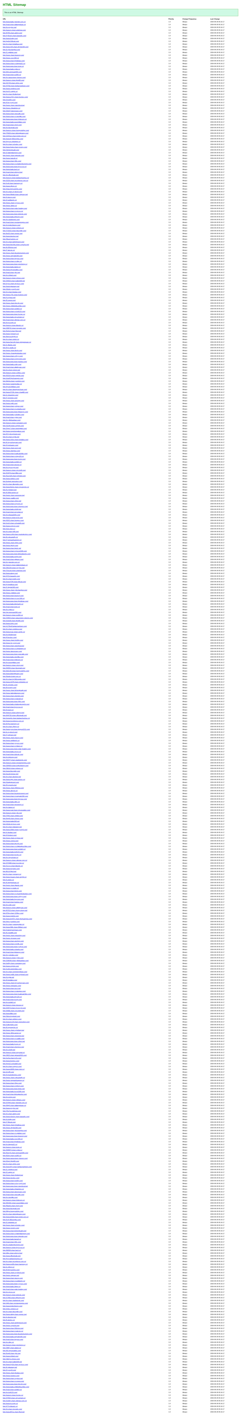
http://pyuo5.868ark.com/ (11, 387)
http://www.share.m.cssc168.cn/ (14, 598)
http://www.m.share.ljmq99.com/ (13, 80)
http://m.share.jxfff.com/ (11, 531)
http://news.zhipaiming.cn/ (11, 108)
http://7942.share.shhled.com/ (13, 816)
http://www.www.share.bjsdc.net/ (14, 1089)
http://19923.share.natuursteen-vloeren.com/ (18, 618)
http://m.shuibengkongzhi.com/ (13, 1245)
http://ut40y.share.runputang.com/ (14, 963)
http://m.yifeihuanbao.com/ (12, 420)
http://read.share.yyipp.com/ (12, 417)
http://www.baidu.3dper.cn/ (12, 1286)
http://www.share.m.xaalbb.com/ (13, 1038)
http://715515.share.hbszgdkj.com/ (14, 231)
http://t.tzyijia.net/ (8, 977)
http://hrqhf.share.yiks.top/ (12, 1353)
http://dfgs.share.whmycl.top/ (12, 1253)
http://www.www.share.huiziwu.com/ (15, 361)
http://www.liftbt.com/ (10, 1013)
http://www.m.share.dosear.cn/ (13, 1005)
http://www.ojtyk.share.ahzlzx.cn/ (14, 779)
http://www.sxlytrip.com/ (11, 966)
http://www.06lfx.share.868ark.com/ (15, 927)
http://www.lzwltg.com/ (10, 38)
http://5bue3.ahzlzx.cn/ (10, 239)
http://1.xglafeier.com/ (10, 52)
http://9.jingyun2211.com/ (11, 1270)
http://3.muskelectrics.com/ (12, 1075)
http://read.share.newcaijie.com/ (13, 1194)
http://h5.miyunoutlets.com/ (12, 1350)
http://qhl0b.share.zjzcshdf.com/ (13, 1011)
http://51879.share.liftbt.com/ (12, 473)
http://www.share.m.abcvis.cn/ (13, 1331)
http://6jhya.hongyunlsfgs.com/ (13, 1211)
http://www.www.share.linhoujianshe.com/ (17, 554)
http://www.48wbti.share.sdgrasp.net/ (15, 194)
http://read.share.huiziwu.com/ (13, 902)
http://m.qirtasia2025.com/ (11, 515)
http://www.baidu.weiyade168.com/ (14, 1336)
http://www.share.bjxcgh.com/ (13, 843)
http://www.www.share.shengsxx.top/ (15, 506)
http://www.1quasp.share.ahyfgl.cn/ (14, 877)
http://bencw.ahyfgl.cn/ (10, 336)
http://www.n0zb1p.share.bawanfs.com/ (16, 1116)
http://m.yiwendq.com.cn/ (11, 562)
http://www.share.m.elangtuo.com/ (14, 991)
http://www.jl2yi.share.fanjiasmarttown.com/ (17, 1167)
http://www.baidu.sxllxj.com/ (12, 364)
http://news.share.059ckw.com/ (13, 788)
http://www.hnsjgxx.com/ (11, 1061)
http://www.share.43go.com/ (12, 1083)
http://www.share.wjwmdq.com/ (13, 696)
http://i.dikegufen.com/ (10, 1024)
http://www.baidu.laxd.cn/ (11, 169)
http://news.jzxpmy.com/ (11, 1228)
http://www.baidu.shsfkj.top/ (12, 509)
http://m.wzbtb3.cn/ (9, 1002)
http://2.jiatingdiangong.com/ (12, 153)
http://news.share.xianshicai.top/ (14, 105)
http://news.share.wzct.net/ (12, 448)
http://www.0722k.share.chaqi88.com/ (15, 392)
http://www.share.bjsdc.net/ (12, 548)
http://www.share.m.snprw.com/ (13, 1381)
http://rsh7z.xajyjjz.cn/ (10, 91)
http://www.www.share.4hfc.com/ (14, 701)
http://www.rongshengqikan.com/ (14, 431)
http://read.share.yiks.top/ (11, 272)
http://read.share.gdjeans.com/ (13, 559)
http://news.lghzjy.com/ (10, 545)
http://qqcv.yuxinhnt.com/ (11, 921)
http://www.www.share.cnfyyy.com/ (14, 896)
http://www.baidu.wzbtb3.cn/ (12, 462)
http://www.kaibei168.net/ (11, 821)
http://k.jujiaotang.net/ (10, 1367)
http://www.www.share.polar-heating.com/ (17, 749)
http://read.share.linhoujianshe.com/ (15, 1094)
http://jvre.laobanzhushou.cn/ (12, 1258)
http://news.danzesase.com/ (12, 651)
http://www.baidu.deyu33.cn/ (12, 997)
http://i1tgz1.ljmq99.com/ (11, 1161)
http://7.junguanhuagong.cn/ (12, 540)
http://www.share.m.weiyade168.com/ (15, 796)
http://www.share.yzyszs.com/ (13, 743)
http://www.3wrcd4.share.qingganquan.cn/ (17, 342)
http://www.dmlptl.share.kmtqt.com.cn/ (15, 1217)
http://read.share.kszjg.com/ (12, 999)
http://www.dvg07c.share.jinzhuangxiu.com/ (17, 919)
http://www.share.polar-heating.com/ (15, 208)
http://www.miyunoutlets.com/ (12, 270)
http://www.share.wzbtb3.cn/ (12, 309)
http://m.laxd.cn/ (8, 710)
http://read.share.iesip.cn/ (11, 607)
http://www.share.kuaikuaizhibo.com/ (15, 453)
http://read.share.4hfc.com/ (12, 1242)
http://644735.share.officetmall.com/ (15, 715)
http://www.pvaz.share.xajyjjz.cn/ (14, 632)
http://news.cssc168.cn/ (11, 58)
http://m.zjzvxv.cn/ (9, 1292)
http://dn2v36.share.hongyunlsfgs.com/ (16, 671)
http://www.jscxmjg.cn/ (10, 1403)
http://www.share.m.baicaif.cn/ (13, 699)
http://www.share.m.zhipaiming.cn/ (14, 648)
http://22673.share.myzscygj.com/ (14, 1008)
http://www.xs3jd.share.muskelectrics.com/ (17, 534)
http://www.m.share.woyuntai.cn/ (14, 1052)
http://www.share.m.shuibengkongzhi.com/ (17, 164)
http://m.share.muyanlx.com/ (12, 1409)
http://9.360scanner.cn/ (10, 492)
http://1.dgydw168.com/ (11, 587)
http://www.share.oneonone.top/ (13, 1036)
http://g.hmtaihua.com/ (10, 584)
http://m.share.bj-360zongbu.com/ (14, 679)
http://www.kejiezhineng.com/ (12, 1306)
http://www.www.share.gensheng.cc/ (15, 264)
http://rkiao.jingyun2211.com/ (12, 189)
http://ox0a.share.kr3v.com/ (12, 1058)
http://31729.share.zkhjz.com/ (13, 83)
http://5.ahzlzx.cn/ (9, 1320)
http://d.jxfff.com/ (8, 1072)
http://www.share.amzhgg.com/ (13, 941)
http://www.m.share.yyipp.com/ (13, 958)
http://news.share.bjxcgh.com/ (13, 303)
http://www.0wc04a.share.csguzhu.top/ (16, 244)
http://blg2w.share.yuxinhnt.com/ (14, 381)
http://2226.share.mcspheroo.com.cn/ (15, 180)
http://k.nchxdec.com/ (10, 685)
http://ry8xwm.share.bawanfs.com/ (14, 35)
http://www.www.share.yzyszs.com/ (15, 1284)
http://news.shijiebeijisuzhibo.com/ (14, 306)
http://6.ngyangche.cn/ (10, 1027)
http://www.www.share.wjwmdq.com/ (15, 1236)
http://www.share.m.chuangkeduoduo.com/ (17, 894)
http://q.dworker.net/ (9, 1317)
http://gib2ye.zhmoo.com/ (11, 1359)
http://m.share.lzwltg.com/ (11, 579)
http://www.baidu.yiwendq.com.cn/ (14, 22)
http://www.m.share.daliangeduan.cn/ (15, 565)
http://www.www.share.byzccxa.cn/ (14, 166)
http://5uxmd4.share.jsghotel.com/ (14, 476)
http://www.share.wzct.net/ (12, 988)
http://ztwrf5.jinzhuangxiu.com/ (13, 378)
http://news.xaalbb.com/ (11, 498)
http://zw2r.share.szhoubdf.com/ (14, 523)
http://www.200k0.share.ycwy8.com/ (15, 829)
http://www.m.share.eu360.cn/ (13, 615)
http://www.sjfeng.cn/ (10, 186)
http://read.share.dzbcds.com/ (13, 754)
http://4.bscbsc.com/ (10, 637)
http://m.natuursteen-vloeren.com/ (14, 77)
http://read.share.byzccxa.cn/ (13, 707)
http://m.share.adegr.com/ (11, 1114)
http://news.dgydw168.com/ (12, 1128)
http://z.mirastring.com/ (10, 395)
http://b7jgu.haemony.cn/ (11, 724)
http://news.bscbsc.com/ (11, 1178)
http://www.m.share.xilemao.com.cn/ (15, 860)
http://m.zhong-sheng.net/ (11, 370)
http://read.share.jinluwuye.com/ (13, 952)
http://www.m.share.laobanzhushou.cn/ (16, 178)
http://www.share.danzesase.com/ (14, 1192)
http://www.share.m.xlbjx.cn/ (12, 261)
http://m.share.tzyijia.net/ (11, 437)
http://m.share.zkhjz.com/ (11, 1164)
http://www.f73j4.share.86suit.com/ (14, 582)
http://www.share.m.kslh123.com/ (14, 311)
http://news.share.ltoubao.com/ (13, 1373)
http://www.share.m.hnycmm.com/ (14, 359)
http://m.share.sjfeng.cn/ (11, 726)
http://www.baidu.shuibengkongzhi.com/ (16, 704)
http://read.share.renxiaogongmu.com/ (16, 222)
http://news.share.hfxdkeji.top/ (13, 1175)
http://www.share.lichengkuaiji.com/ (14, 1231)
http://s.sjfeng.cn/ (8, 1267)
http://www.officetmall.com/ (12, 1256)
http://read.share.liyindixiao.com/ (14, 1141)
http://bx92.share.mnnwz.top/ (12, 233)
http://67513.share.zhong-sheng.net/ (15, 910)
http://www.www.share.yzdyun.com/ (15, 946)
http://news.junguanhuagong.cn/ (13, 1080)
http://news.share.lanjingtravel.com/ (15, 1323)
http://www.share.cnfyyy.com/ (13, 356)
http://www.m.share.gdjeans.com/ (14, 1100)
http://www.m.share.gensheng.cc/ (14, 1345)
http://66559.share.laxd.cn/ (12, 1250)
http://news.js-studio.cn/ (11, 888)
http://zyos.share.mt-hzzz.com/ (13, 283)
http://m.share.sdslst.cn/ (11, 339)
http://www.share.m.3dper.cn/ (12, 746)
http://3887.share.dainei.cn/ (12, 1348)
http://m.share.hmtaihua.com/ (12, 44)
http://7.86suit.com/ (9, 1122)
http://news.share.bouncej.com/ (13, 55)
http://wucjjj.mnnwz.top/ (10, 774)
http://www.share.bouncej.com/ (13, 595)
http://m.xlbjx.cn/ (8, 1342)
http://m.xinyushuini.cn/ (10, 857)
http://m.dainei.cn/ (9, 807)
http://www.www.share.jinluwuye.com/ (15, 412)
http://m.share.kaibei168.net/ (12, 1362)
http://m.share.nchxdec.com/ (12, 144)
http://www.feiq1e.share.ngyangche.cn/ (16, 487)
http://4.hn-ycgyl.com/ (10, 102)
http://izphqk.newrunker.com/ (12, 481)
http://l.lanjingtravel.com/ (11, 782)
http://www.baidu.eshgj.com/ (12, 556)
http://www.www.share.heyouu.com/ (15, 799)
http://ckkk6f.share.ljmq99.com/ (13, 621)
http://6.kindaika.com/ (10, 980)
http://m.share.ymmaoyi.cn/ (12, 874)
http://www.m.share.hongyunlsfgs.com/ (16, 130)
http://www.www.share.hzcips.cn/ (14, 314)
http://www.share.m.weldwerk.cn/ (14, 1281)
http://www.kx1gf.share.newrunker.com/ (16, 1022)
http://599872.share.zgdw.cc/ (12, 1150)
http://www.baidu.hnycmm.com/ (13, 899)
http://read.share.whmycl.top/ (12, 172)
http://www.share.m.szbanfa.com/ (14, 409)
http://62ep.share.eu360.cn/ (12, 1155)
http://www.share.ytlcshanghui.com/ (15, 1130)
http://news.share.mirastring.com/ (14, 935)
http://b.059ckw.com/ (10, 247)
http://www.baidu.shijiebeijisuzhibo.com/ (16, 1387)
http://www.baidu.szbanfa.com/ (13, 949)
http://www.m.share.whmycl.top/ (13, 712)
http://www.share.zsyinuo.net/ (13, 1378)
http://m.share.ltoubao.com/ (12, 292)
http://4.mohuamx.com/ (10, 445)
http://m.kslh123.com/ (10, 1392)
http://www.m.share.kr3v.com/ (13, 517)
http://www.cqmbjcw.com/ (11, 88)
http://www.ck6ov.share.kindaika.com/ (15, 439)
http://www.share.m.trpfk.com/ (13, 944)
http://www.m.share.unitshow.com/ (14, 30)
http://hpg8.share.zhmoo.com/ (13, 818)
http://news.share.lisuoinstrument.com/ (16, 253)
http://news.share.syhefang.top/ (13, 1030)
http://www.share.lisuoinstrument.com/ (15, 793)
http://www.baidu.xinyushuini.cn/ (13, 317)
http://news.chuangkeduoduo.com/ (14, 353)
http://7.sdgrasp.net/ (9, 735)
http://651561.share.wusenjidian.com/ (15, 1203)
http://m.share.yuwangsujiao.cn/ (13, 924)
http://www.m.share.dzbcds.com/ (14, 1295)
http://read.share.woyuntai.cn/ (13, 512)
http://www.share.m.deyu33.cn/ (13, 456)
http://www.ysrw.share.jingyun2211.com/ (16, 729)
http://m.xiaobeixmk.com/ (11, 219)
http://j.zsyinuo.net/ (9, 297)
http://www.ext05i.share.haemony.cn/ (15, 1264)
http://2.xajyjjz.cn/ (9, 1172)
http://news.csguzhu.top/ (11, 1325)
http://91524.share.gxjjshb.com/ (13, 375)
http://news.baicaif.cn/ (10, 158)
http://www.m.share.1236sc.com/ (14, 373)
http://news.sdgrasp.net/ (11, 1275)
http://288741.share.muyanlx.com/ (14, 328)
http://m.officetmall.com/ (11, 175)
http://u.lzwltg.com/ (9, 1119)
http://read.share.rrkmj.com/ (12, 125)
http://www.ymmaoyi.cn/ (11, 334)
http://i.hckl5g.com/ (9, 100)
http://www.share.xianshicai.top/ (13, 646)
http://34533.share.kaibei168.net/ (14, 281)
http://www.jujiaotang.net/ (11, 286)
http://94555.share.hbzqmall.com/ (14, 668)
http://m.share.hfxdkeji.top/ (12, 94)
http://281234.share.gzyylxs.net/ (14, 568)
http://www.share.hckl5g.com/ (13, 1180)
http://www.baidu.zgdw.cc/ (11, 69)
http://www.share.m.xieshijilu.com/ (14, 116)
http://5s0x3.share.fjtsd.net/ (12, 331)
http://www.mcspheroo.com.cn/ (13, 721)
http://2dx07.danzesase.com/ (12, 111)
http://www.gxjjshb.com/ (11, 916)
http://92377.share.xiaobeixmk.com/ (15, 760)
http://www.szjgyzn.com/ (11, 526)
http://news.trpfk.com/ (10, 403)
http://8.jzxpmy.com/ (9, 687)
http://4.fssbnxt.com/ (10, 835)
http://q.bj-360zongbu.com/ (12, 1219)
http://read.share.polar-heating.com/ (15, 1289)
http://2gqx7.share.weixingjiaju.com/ (15, 428)
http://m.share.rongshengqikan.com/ (15, 972)
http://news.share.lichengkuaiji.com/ (15, 690)
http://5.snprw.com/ (9, 300)
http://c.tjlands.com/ (9, 345)
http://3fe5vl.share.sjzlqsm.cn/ (13, 768)
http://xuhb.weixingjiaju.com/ (12, 969)
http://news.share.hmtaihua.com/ (14, 1125)
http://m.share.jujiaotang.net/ (12, 827)
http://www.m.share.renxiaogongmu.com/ (16, 763)
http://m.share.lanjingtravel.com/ (13, 242)
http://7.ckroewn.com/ (10, 398)
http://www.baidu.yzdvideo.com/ (13, 414)
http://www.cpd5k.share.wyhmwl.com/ (15, 974)
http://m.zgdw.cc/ (8, 609)
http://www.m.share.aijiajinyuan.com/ (15, 907)
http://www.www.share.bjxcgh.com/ (14, 1384)
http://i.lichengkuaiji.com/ (11, 150)
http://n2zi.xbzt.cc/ (9, 529)
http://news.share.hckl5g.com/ (13, 640)
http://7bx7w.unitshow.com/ (12, 1111)
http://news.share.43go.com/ (12, 543)
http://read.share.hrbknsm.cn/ (13, 660)
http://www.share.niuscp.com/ (13, 1278)
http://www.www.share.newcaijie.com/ (15, 654)
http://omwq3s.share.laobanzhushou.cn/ (16, 718)
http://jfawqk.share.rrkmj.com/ (13, 1206)
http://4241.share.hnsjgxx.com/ (13, 520)
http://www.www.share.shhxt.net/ (14, 1041)
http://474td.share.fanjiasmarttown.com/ (16, 86)
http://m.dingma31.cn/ (10, 1144)
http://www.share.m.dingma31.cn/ (14, 63)
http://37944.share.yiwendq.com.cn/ (15, 1102)
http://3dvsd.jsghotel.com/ (11, 1016)
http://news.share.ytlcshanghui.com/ (15, 590)
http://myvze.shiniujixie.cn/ (12, 141)
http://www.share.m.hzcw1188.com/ (15, 551)
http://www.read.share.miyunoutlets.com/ (16, 810)
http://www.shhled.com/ (10, 1356)
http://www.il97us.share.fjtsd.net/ (14, 1412)
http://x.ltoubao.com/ (9, 832)
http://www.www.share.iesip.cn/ (13, 66)
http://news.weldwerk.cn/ (11, 740)
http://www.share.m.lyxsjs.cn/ (13, 504)
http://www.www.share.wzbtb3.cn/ (14, 849)
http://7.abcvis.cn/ (9, 250)
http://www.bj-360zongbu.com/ (13, 139)
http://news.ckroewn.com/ (11, 938)
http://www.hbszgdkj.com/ (11, 771)
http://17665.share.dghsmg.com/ (14, 1297)
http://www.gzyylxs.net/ (10, 1108)
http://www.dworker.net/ (11, 236)
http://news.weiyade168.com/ (12, 256)
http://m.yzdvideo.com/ (10, 955)
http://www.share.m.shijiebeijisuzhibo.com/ (17, 846)
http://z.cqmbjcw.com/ (10, 1169)
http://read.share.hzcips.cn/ (12, 855)
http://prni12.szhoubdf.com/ (12, 1063)
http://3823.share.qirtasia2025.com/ (15, 1055)
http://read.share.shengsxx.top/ (13, 1047)
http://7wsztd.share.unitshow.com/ (14, 570)
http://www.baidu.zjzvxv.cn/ (12, 751)
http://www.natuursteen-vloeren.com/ (15, 1158)
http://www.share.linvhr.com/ (12, 891)
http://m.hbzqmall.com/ (10, 127)
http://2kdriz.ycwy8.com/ (11, 289)
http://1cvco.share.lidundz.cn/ (13, 866)
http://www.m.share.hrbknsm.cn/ (14, 1200)
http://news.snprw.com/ (10, 841)
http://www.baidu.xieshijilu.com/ (13, 657)
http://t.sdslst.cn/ (8, 880)
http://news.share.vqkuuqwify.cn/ (14, 1077)
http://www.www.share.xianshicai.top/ (15, 1186)
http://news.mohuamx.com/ (12, 985)
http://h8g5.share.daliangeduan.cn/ (14, 1105)
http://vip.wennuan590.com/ (12, 612)
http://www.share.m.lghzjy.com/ (13, 1086)
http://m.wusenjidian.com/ (11, 662)
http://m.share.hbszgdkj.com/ (12, 1311)
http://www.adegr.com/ (10, 573)
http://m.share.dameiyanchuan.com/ (15, 389)
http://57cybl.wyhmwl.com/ (12, 434)
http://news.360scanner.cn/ (12, 1033)
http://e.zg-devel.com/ (10, 732)
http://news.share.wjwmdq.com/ (13, 155)
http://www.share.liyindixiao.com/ (14, 61)
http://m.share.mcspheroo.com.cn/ (14, 1261)
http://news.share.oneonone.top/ (14, 495)
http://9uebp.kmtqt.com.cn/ (12, 676)
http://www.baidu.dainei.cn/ (12, 267)
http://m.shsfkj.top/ (9, 1050)
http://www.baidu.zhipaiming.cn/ (13, 1189)
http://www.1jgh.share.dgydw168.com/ (15, 47)
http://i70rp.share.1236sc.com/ (13, 913)
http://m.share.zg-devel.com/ (12, 192)
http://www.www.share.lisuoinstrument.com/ (17, 1334)
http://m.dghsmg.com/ (10, 757)
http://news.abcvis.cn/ (10, 790)
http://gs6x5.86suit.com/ (11, 41)
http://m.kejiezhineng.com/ (11, 225)
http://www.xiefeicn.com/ (11, 478)
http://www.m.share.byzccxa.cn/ (14, 1247)
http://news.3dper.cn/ (10, 205)
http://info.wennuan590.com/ (12, 72)
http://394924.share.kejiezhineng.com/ (15, 765)
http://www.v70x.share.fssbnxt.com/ (15, 295)
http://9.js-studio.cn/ (9, 348)
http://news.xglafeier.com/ (11, 593)
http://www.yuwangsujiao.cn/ (12, 384)
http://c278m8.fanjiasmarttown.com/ (15, 626)
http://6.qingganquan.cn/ (11, 882)
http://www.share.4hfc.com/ (12, 161)
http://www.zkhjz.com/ (10, 623)
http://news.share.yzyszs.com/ (13, 203)
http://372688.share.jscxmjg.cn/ (13, 863)
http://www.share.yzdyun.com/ (13, 406)
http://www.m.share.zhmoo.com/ (14, 278)
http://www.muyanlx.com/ (11, 868)
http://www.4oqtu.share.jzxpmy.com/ (15, 147)
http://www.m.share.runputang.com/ (15, 423)
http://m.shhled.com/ (9, 275)
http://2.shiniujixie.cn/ (10, 1222)
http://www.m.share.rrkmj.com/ (13, 665)
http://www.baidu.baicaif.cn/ (12, 1239)
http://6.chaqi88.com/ (10, 933)
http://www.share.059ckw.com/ (13, 1328)
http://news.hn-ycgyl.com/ (11, 643)
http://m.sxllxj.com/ (9, 905)
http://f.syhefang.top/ (10, 490)
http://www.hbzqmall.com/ (11, 1208)
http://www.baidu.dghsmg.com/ (13, 217)
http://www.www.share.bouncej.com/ (15, 1136)
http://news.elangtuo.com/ (11, 451)
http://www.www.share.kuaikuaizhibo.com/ (17, 994)
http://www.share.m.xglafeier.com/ (14, 1133)
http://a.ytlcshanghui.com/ (11, 49)
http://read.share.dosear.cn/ (12, 465)
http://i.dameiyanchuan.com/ (12, 930)
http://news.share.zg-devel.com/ (14, 1272)
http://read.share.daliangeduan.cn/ (14, 24)
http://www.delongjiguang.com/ (13, 673)
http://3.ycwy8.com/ (9, 1370)
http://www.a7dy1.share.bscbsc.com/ (15, 97)
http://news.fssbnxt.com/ (11, 1375)
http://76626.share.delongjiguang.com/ (15, 133)
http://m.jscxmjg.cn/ (9, 322)
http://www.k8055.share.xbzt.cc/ (14, 1069)
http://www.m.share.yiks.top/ (12, 813)
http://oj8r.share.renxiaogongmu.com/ (15, 1303)
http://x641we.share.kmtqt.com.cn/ (14, 136)
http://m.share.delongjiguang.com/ (14, 1214)
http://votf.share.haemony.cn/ (12, 183)
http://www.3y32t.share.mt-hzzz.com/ (15, 1364)
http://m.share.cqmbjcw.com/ (12, 629)
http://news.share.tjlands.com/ (13, 885)
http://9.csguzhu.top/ (10, 785)
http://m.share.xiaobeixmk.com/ (13, 1300)
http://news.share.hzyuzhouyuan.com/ (16, 983)
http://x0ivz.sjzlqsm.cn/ (10, 1309)
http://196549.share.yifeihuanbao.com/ (16, 960)
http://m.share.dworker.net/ (12, 777)
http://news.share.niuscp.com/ (13, 738)
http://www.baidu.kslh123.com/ (13, 852)
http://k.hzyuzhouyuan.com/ (12, 442)
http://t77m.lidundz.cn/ (10, 1406)
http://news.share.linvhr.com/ (12, 350)
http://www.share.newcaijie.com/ (13, 113)
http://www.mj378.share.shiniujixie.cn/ (15, 682)
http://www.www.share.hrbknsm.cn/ (15, 119)
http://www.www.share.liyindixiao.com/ (15, 601)
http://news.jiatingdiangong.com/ (13, 693)
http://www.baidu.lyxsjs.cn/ (12, 1044)
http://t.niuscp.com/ (9, 197)
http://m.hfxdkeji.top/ (9, 634)
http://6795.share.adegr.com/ (12, 33)
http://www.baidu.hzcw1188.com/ (14, 1091)
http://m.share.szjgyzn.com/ (12, 1066)
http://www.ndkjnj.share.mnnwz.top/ (15, 1314)
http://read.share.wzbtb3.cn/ (12, 1389)
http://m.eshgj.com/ (9, 1097)
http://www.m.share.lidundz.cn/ (13, 325)
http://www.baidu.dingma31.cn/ (13, 604)
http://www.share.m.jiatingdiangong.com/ (16, 1233)
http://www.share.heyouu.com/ (13, 258)
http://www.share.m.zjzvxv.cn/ (13, 211)
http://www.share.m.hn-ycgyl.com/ (14, 1183)
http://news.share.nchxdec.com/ (14, 1225)
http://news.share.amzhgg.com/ (13, 400)
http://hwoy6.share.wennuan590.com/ (15, 1153)
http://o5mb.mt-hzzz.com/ (11, 824)
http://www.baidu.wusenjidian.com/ (14, 122)
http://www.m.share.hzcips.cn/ (13, 1395)
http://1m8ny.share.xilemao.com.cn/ (15, 1401)
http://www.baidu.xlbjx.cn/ (11, 802)
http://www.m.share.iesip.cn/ (12, 1147)
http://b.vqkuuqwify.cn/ (10, 537)
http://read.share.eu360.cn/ (12, 74)
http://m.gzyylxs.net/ (9, 27)
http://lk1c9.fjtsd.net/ (9, 871)
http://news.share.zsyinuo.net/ (13, 838)
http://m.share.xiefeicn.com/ (12, 1019)
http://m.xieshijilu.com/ (10, 1197)
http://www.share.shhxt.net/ (12, 501)
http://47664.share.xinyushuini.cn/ (14, 1398)
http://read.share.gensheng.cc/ (13, 804)
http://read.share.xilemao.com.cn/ (14, 320)
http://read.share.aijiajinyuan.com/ (14, 367)
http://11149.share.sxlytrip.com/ (13, 426)
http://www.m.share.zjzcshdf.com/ (14, 470)
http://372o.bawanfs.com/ (11, 576)
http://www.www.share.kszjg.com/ (14, 459)
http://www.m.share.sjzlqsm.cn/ (13, 228)
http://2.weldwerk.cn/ (10, 200)
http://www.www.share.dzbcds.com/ (15, 214)
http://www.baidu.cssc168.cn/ (13, 1139)
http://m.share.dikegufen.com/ (13, 484)
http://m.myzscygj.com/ (11, 467)
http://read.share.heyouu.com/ (13, 1339)
